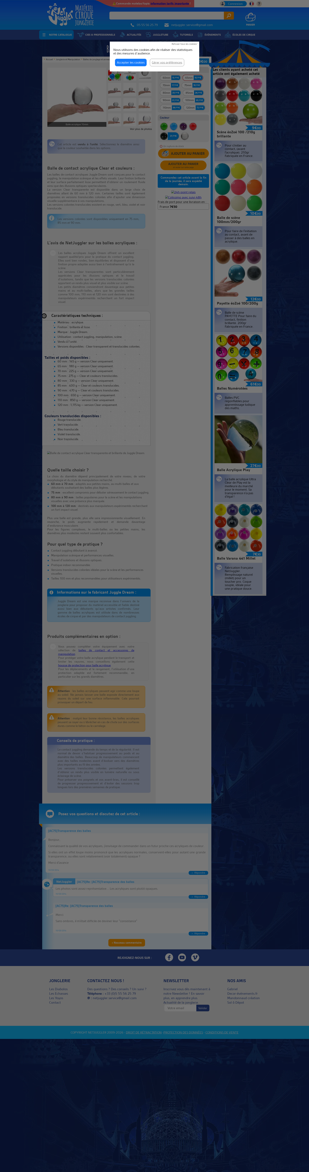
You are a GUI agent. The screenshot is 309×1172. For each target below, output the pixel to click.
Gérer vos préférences (167, 62)
